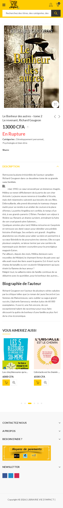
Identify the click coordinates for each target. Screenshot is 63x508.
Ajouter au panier (6, 383)
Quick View (14, 383)
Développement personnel (29, 139)
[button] (21, 403)
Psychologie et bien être (15, 143)
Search (56, 13)
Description (11, 166)
